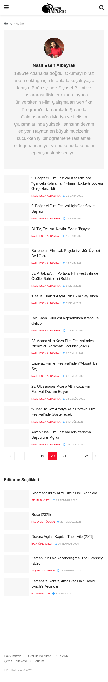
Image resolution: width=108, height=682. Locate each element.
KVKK (63, 656)
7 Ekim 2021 (73, 303)
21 (64, 456)
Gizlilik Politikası (40, 656)
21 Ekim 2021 (74, 218)
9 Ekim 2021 (73, 285)
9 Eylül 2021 (74, 421)
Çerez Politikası (15, 661)
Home (8, 23)
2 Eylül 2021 (74, 444)
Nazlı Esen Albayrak (46, 195)
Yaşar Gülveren (43, 570)
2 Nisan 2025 (63, 593)
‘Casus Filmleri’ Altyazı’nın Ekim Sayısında (64, 296)
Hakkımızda (12, 656)
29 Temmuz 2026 (66, 500)
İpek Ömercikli (41, 543)
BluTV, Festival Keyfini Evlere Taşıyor (60, 229)
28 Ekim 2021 (74, 195)
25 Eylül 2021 (75, 353)
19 (42, 456)
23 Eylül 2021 (75, 376)
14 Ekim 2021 (74, 263)
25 (86, 456)
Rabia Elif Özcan (43, 521)
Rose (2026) (41, 514)
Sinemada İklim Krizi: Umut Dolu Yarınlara (64, 493)
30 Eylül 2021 (75, 330)
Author (20, 23)
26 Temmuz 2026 (68, 543)
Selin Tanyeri (40, 500)
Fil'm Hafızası (40, 593)
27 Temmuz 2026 (70, 521)
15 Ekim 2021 (74, 236)
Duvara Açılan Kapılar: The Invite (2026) (62, 536)
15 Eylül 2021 (75, 398)
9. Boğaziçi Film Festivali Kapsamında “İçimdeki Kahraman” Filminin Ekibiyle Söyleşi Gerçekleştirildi (67, 183)
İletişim (39, 661)
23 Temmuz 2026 (70, 570)
